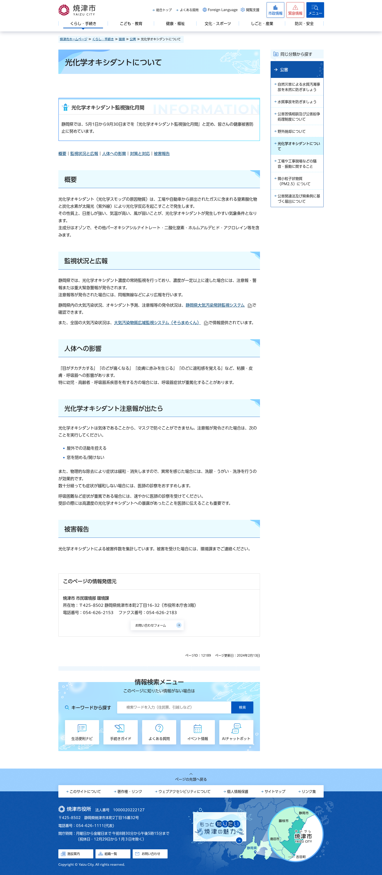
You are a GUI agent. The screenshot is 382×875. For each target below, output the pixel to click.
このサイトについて (85, 791)
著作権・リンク (129, 791)
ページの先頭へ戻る (191, 779)
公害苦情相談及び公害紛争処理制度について (299, 116)
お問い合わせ (151, 853)
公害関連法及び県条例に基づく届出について (299, 198)
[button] (295, 10)
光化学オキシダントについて (299, 146)
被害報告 (162, 154)
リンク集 (309, 791)
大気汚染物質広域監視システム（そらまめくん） (161, 323)
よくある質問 (189, 10)
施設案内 (73, 853)
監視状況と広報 (84, 154)
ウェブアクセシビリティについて (185, 791)
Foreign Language (223, 10)
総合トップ (164, 10)
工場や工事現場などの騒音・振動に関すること (297, 163)
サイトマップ (275, 791)
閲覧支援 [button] (252, 10)
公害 (133, 39)
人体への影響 (114, 154)
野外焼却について (292, 131)
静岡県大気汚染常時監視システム (219, 305)
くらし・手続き (103, 39)
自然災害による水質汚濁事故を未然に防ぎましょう (299, 87)
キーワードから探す (91, 707)
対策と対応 (140, 154)
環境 (122, 39)
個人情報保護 (237, 791)
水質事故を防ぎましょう (297, 102)
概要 (62, 154)
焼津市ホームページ (73, 39)
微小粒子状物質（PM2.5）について (294, 181)
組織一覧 (111, 853)
